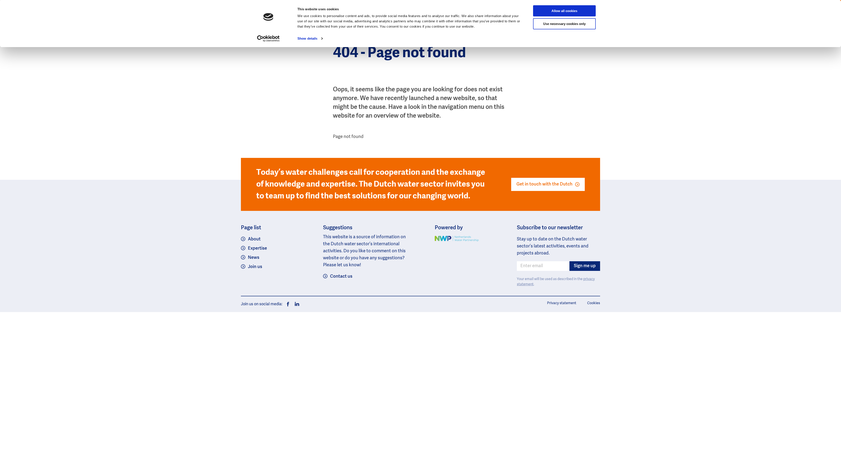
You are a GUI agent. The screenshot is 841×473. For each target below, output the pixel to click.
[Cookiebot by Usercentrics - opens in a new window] (268, 38)
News (253, 258)
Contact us (341, 276)
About (254, 239)
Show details (307, 38)
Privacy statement (561, 303)
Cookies (593, 303)
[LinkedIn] (296, 304)
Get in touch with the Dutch (544, 184)
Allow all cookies (564, 11)
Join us (255, 267)
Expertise (257, 248)
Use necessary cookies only (564, 24)
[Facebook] (288, 304)
